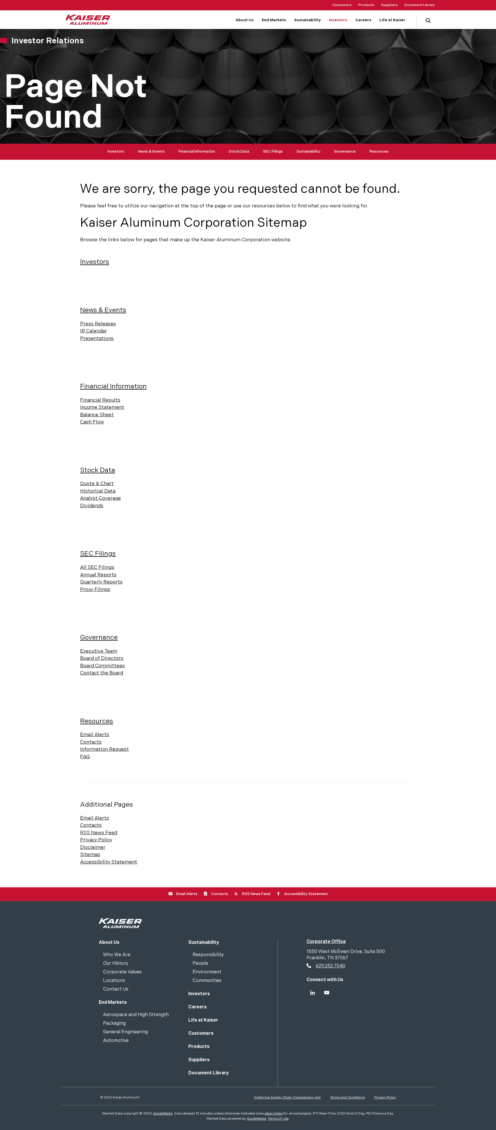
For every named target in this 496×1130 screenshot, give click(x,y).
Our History (115, 963)
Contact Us (115, 989)
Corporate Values (122, 972)
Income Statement (102, 407)
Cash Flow (92, 422)
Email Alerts (94, 735)
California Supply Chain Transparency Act (287, 1097)
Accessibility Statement (108, 862)
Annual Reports (98, 575)
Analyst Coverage (100, 498)
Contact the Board (101, 673)
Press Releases (98, 324)
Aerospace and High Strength (136, 1015)
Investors (116, 151)
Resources (379, 151)
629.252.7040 (330, 966)
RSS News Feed (98, 833)
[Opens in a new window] (312, 992)
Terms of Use (278, 1119)
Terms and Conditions (347, 1097)
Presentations (97, 338)
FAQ (85, 757)
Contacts (91, 742)
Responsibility (208, 955)
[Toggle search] (428, 23)
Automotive (116, 1040)
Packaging (114, 1023)
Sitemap (90, 854)
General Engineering (125, 1032)
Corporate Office (326, 941)
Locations (114, 981)
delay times (273, 1113)
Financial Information (197, 151)
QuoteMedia (163, 1113)
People (200, 963)
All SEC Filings (97, 567)
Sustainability (308, 151)
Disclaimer (92, 847)
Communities (207, 981)
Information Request (104, 749)
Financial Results (100, 400)
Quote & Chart (97, 484)
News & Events (151, 151)
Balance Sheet (97, 415)
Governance (345, 151)
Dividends (91, 506)
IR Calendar (93, 331)
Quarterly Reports (101, 582)
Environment (207, 972)
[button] (428, 21)
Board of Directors (101, 658)
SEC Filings (273, 151)
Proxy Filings (95, 589)
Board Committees (102, 666)
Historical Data (97, 491)
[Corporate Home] (120, 923)
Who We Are (116, 955)
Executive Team (98, 651)
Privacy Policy (96, 840)
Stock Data (239, 151)
